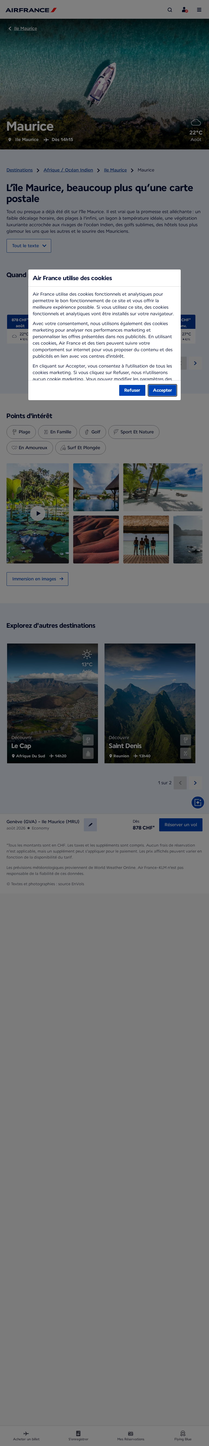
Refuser (132, 390)
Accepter (162, 390)
